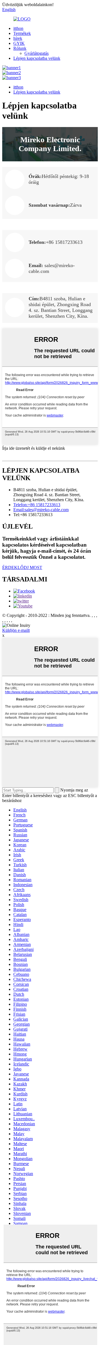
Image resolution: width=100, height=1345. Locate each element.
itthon (18, 28)
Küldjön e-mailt (16, 630)
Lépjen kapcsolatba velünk (36, 58)
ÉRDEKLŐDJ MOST (22, 567)
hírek (17, 38)
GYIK (19, 43)
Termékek (22, 33)
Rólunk (19, 48)
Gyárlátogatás (36, 53)
